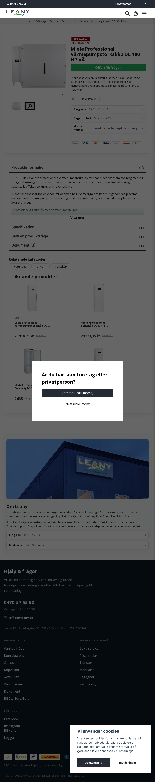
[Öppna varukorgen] (136, 14)
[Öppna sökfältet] (127, 14)
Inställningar (127, 762)
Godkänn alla (93, 762)
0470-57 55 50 (18, 4)
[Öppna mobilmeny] (144, 14)
